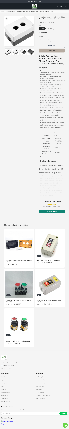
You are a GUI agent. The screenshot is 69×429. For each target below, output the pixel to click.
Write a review (52, 211)
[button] (3, 6)
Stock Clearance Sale (41, 398)
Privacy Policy (4, 395)
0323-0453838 (7, 368)
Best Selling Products (41, 377)
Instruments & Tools (41, 383)
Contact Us (4, 383)
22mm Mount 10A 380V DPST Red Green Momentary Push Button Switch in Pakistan (18, 340)
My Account (4, 380)
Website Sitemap (5, 401)
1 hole (42, 28)
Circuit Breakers (40, 392)
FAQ (2, 386)
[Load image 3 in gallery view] (23, 52)
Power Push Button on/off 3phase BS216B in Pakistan (49, 301)
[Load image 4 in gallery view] (30, 52)
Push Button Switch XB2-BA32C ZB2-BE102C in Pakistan (18, 301)
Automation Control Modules (43, 395)
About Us (3, 389)
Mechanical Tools (40, 386)
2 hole (50, 28)
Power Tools (39, 389)
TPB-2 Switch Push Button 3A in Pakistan (48, 260)
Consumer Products (41, 380)
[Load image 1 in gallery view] (8, 52)
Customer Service (5, 392)
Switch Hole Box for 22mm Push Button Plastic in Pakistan (19, 261)
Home (2, 11)
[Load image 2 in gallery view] (15, 52)
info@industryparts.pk (8, 365)
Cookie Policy (4, 398)
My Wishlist (4, 377)
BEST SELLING (10, 11)
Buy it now (52, 50)
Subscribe (63, 413)
